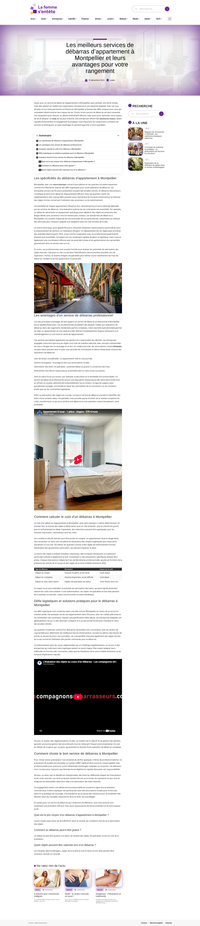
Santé (69, 890)
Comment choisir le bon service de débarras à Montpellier (61, 157)
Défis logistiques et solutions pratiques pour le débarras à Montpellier (66, 153)
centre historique (59, 185)
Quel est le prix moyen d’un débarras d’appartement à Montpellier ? (68, 161)
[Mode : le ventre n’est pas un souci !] (78, 878)
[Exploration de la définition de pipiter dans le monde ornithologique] (135, 164)
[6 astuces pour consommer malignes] (47, 878)
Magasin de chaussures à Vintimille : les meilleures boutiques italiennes (154, 135)
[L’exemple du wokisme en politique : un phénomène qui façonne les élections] (135, 149)
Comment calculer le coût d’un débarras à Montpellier (60, 149)
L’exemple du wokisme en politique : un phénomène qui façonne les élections (154, 150)
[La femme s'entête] (43, 9)
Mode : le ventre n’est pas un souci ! (77, 895)
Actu (37, 890)
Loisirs (112, 80)
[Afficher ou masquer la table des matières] (85, 135)
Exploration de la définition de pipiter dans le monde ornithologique (155, 165)
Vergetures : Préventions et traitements (108, 895)
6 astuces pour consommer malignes (46, 895)
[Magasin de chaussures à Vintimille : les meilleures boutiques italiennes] (135, 134)
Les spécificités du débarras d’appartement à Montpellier (61, 141)
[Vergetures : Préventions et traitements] (109, 878)
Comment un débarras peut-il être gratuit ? (58, 166)
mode (54, 119)
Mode (147, 128)
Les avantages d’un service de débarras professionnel (60, 145)
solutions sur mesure (108, 119)
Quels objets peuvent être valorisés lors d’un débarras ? (64, 170)
